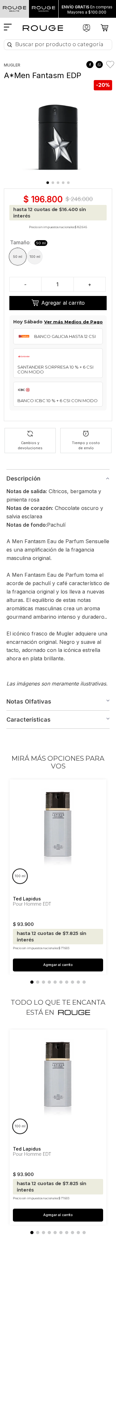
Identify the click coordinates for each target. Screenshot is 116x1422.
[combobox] (58, 44)
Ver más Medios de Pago (73, 322)
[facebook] (90, 64)
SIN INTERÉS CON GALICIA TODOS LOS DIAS (87, 9)
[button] (17, 256)
